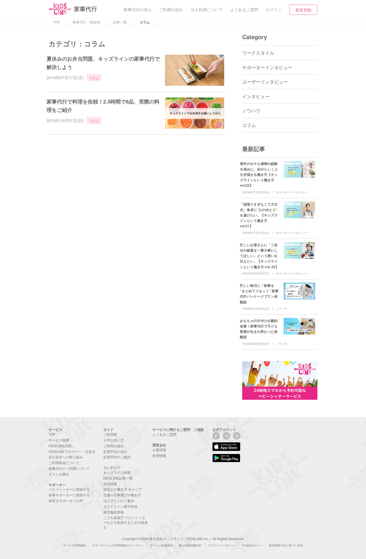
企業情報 (159, 449)
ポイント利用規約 (161, 545)
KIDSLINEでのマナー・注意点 (72, 451)
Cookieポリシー (252, 545)
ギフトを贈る (59, 474)
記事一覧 (120, 21)
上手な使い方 (113, 439)
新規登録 (303, 10)
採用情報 (159, 455)
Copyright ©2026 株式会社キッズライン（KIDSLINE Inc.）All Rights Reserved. (183, 538)
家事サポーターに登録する (69, 494)
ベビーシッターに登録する (69, 489)
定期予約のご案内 (117, 456)
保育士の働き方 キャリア (122, 489)
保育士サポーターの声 (66, 500)
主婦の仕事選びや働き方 (122, 494)
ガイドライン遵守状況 (120, 506)
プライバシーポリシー (222, 545)
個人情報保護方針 (190, 545)
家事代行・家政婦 (86, 21)
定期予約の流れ (115, 451)
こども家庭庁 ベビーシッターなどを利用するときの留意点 (125, 522)
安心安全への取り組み (66, 456)
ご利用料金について (64, 462)
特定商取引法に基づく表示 (286, 545)
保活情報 (110, 483)
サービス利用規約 (74, 545)
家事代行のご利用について (69, 468)
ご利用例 (110, 434)
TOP (56, 21)
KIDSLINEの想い (62, 445)
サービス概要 (59, 439)
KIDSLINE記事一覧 (118, 478)
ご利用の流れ (113, 445)
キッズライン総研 (117, 472)
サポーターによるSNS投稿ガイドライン (118, 545)
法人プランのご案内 (118, 500)
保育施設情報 (113, 512)
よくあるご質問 (164, 434)
